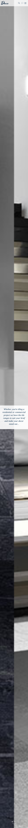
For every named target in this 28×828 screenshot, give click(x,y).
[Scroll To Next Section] (14, 824)
